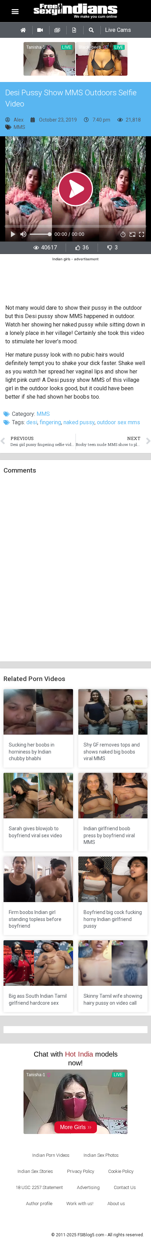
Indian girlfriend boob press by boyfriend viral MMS (109, 835)
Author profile (39, 1203)
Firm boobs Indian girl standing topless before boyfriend (35, 919)
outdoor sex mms (118, 422)
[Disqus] (75, 568)
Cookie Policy (120, 1171)
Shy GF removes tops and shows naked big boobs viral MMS (112, 751)
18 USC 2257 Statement (39, 1187)
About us (116, 1203)
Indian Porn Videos (51, 1155)
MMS (19, 127)
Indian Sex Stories (35, 1171)
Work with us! (79, 1203)
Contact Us (125, 1187)
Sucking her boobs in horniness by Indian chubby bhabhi (31, 751)
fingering (50, 422)
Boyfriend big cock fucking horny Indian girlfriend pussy (113, 919)
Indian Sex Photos (101, 1155)
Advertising (88, 1187)
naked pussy (79, 422)
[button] (15, 11)
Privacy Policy (80, 1171)
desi (31, 422)
